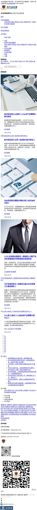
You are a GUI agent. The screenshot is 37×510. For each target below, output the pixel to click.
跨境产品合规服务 (10, 42)
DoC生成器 (4, 27)
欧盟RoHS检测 (13, 410)
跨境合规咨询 (5, 418)
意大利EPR (29, 405)
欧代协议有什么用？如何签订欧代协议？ (19, 140)
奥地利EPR (22, 405)
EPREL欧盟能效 (9, 412)
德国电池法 (29, 406)
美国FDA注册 (19, 412)
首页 (2, 16)
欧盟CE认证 (28, 408)
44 (5, 343)
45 (5, 345)
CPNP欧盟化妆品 (13, 414)
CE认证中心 (11, 329)
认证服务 (7, 271)
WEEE (22, 22)
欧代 (16, 61)
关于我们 (3, 34)
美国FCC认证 (28, 412)
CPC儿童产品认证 (23, 410)
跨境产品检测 (10, 24)
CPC (24, 61)
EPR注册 (7, 22)
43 (5, 341)
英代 (27, 61)
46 (5, 346)
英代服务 (7, 392)
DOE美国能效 (23, 414)
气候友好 (30, 44)
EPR (5, 44)
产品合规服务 (5, 20)
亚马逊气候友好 (19, 408)
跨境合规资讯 (5, 30)
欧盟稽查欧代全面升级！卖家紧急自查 (20, 358)
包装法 (12, 22)
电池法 (17, 22)
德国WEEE (14, 406)
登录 (5, 37)
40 (5, 337)
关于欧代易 (7, 52)
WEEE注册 (18, 390)
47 (5, 348)
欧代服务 (7, 129)
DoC (13, 61)
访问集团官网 (11, 3)
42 (5, 340)
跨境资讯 (7, 50)
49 (5, 351)
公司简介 (3, 420)
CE (11, 61)
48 (5, 350)
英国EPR (15, 405)
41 (5, 338)
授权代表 (24, 44)
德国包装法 (22, 406)
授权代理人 (27, 22)
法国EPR (9, 405)
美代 (11, 408)
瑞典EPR (8, 406)
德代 (8, 408)
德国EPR (3, 405)
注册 (9, 37)
